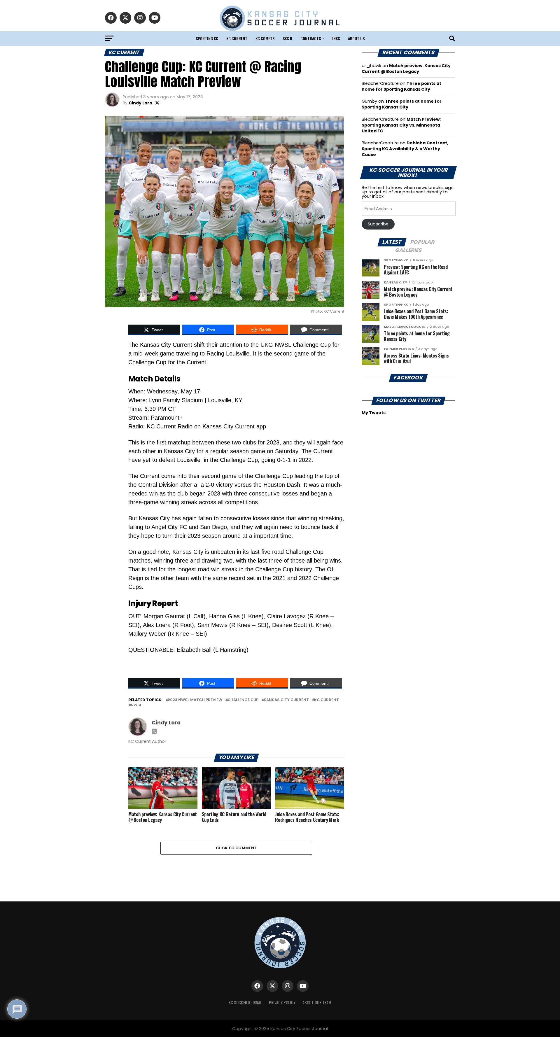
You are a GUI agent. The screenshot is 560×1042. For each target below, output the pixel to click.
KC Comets (265, 38)
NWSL (136, 705)
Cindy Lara (140, 103)
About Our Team (316, 1002)
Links (335, 38)
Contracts (310, 38)
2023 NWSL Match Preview (195, 700)
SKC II (287, 38)
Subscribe (378, 224)
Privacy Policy (282, 1002)
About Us (356, 38)
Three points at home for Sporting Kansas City (401, 86)
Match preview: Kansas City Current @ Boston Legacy (406, 68)
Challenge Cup (243, 700)
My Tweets (374, 413)
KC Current (236, 38)
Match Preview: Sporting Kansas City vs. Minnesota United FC (401, 125)
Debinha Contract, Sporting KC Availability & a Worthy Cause (405, 148)
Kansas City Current (286, 700)
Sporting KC (207, 38)
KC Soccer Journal (245, 1002)
